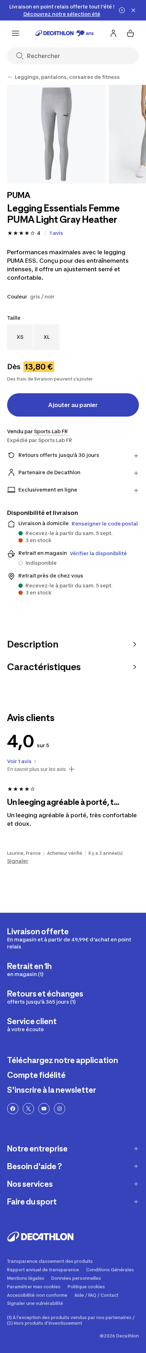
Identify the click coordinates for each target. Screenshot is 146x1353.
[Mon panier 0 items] (130, 33)
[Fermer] (133, 10)
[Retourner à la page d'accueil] (64, 33)
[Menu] (15, 33)
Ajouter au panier (73, 404)
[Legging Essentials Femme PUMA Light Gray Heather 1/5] (56, 134)
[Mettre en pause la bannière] (122, 10)
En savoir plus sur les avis (36, 769)
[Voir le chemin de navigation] (10, 77)
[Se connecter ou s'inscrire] (113, 33)
